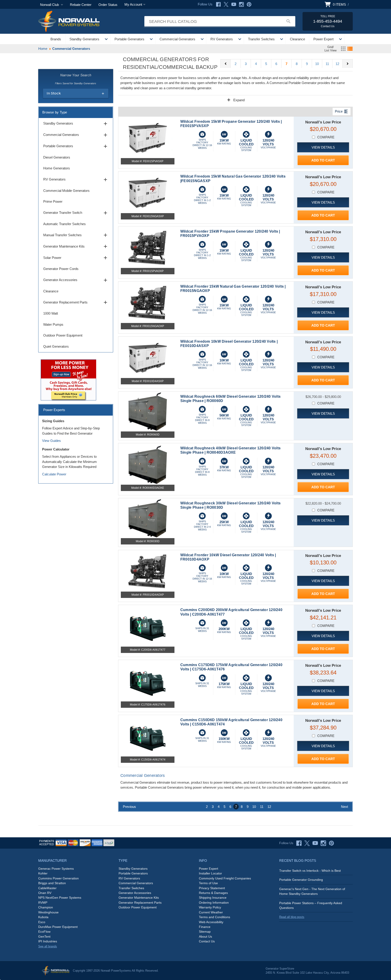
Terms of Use (208, 883)
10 (317, 64)
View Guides (51, 441)
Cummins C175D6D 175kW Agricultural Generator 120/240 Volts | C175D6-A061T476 (231, 667)
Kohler (43, 873)
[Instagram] (241, 4)
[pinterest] (331, 843)
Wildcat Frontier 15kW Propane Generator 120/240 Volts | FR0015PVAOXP (230, 233)
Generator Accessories (75, 280)
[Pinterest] (249, 4)
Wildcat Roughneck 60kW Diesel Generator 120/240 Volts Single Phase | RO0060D (230, 399)
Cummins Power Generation (58, 878)
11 (327, 64)
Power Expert (323, 39)
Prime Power (52, 201)
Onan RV (44, 893)
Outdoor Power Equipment (62, 335)
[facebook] (299, 843)
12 (337, 64)
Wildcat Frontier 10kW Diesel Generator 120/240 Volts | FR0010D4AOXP (228, 557)
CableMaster (47, 888)
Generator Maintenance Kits (75, 246)
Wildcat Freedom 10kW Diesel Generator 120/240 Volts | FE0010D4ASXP (229, 344)
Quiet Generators (56, 346)
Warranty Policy (210, 907)
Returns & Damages (213, 893)
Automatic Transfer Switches (64, 224)
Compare (325, 137)
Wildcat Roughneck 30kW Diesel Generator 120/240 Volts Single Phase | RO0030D (230, 505)
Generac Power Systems (56, 868)
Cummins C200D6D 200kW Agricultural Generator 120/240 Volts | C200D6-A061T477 (231, 612)
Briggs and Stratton (52, 883)
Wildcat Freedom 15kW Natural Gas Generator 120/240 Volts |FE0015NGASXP (233, 178)
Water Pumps (53, 324)
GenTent (44, 936)
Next (344, 807)
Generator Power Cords (61, 269)
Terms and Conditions (214, 917)
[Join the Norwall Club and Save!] (68, 379)
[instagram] (323, 843)
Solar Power (75, 257)
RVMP (42, 902)
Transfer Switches (261, 39)
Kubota (43, 917)
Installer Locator (210, 873)
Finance (204, 927)
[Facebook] (218, 4)
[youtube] (315, 843)
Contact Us (207, 941)
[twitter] (307, 843)
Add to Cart (323, 160)
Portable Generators (129, 39)
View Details (323, 147)
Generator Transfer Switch (75, 213)
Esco (41, 922)
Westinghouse (48, 912)
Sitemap (205, 931)
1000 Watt (50, 313)
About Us (205, 936)
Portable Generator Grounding (301, 879)
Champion (45, 907)
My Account (133, 4)
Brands (55, 39)
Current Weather (211, 912)
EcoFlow (44, 931)
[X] (226, 4)
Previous (129, 807)
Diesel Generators (56, 157)
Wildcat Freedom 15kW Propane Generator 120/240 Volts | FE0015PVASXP (231, 124)
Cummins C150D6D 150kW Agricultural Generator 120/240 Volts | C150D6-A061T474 (231, 722)
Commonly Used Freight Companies (225, 878)
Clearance (297, 39)
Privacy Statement (212, 888)
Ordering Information (214, 902)
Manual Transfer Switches (75, 235)
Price (341, 111)
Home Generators (56, 168)
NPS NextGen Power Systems (59, 897)
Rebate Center (80, 5)
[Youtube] (233, 4)
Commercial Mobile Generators (66, 191)
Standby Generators (84, 39)
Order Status (107, 5)
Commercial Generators (177, 39)
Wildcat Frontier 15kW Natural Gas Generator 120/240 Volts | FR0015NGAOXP (233, 288)
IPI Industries (47, 941)
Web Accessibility (211, 922)
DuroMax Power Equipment (58, 927)
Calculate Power (54, 474)
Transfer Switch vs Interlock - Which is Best (310, 870)
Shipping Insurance (212, 897)
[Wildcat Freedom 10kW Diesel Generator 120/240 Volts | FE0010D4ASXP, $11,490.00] (148, 358)
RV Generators (221, 39)
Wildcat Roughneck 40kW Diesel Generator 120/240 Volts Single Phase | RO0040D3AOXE (230, 450)
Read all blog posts (291, 917)
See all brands (47, 946)
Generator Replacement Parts (75, 302)
